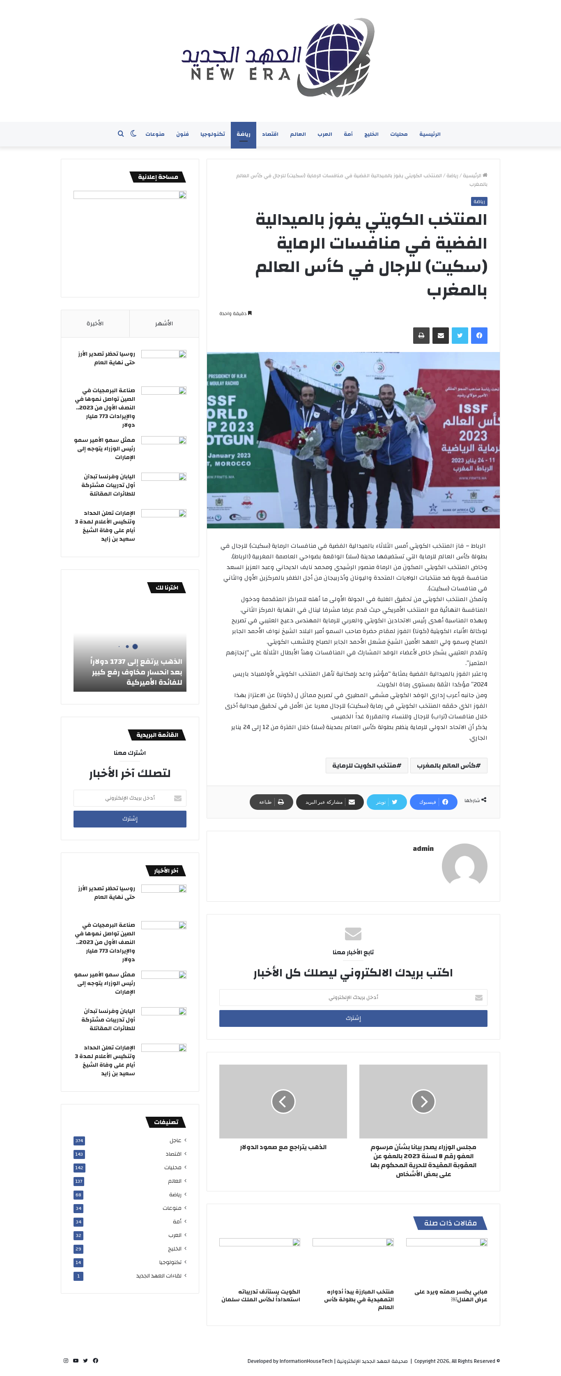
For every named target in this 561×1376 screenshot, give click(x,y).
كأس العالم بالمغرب (446, 765)
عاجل (176, 1140)
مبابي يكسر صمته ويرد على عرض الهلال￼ (450, 1296)
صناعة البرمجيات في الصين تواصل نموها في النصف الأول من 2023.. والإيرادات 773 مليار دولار (105, 407)
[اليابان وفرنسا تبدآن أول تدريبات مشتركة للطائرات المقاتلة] (163, 488)
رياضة (244, 134)
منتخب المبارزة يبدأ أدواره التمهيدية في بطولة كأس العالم (359, 1300)
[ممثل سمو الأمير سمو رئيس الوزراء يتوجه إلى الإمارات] (163, 451)
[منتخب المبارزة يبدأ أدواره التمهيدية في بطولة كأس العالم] (353, 1261)
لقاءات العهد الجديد (159, 1275)
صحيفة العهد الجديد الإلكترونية (372, 1361)
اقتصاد (270, 134)
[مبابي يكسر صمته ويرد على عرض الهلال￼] (446, 1261)
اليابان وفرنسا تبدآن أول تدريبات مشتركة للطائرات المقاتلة (108, 485)
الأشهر (164, 323)
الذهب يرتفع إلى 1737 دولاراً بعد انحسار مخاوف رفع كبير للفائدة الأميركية (136, 672)
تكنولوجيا (212, 134)
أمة (348, 134)
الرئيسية (430, 134)
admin (423, 848)
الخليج (371, 134)
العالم (298, 134)
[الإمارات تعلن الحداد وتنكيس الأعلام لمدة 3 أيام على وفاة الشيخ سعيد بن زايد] (163, 524)
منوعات (155, 134)
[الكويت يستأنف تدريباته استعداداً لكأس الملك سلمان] (260, 1261)
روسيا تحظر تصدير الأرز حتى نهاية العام (106, 358)
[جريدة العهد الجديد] (280, 61)
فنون (182, 134)
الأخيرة (95, 323)
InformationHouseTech (306, 1361)
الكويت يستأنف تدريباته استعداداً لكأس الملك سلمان (260, 1296)
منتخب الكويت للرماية (364, 765)
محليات (399, 134)
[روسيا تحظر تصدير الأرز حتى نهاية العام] (163, 365)
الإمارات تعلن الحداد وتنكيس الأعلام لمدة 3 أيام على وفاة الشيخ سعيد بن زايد (105, 526)
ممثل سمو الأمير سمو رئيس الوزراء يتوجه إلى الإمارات (104, 449)
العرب (324, 134)
